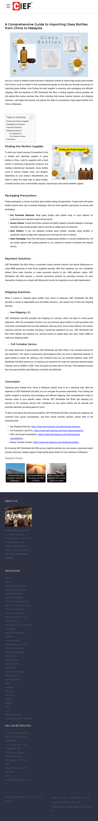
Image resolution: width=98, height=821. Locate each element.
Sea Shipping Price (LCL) (16, 586)
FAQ (7, 707)
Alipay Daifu (10, 668)
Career (8, 699)
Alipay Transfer (12, 664)
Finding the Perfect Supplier (17, 121)
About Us (9, 691)
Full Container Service (17, 136)
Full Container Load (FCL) (16, 601)
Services (9, 582)
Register (8, 703)
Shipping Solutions (14, 131)
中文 (7, 711)
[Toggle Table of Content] (30, 117)
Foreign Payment (12, 640)
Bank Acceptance (13, 679)
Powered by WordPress (15, 797)
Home (7, 578)
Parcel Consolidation (14, 597)
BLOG (7, 683)
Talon (37, 797)
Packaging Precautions (15, 124)
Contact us (10, 695)
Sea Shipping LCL (15, 133)
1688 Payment (11, 660)
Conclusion (10, 139)
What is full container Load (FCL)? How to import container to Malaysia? (17, 609)
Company (9, 687)
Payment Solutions (14, 127)
